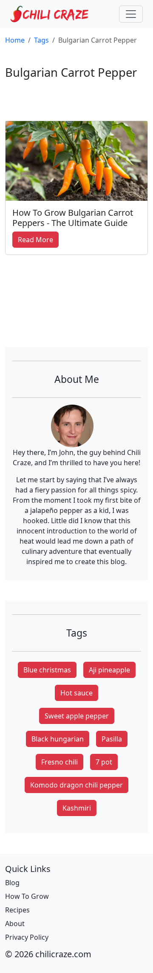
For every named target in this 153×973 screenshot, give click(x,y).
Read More (35, 239)
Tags (41, 40)
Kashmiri (76, 808)
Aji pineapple (109, 670)
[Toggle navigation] (131, 14)
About (15, 923)
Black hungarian (57, 739)
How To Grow (27, 896)
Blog (12, 882)
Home (15, 40)
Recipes (17, 910)
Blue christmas (47, 670)
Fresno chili (59, 762)
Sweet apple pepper (77, 716)
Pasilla (112, 739)
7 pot (104, 762)
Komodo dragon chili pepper (76, 785)
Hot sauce (76, 693)
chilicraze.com (63, 954)
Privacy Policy (26, 937)
